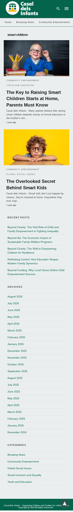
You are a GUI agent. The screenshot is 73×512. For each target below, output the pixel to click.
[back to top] (64, 503)
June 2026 (13, 310)
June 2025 (13, 391)
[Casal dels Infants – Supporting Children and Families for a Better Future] (21, 8)
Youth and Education (20, 85)
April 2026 (13, 323)
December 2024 (17, 432)
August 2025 (14, 377)
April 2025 (13, 405)
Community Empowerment (54, 22)
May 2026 (13, 316)
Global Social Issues (20, 174)
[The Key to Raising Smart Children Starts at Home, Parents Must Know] (36, 58)
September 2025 (17, 371)
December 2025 (17, 350)
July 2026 (13, 303)
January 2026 (15, 344)
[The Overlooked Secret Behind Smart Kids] (36, 147)
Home (8, 22)
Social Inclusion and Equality (24, 475)
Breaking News (25, 22)
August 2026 (14, 296)
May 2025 (13, 398)
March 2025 (14, 411)
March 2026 (14, 330)
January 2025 (15, 425)
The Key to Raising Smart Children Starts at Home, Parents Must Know (33, 98)
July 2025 (13, 384)
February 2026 (16, 337)
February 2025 (16, 418)
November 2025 (17, 357)
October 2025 (15, 364)
